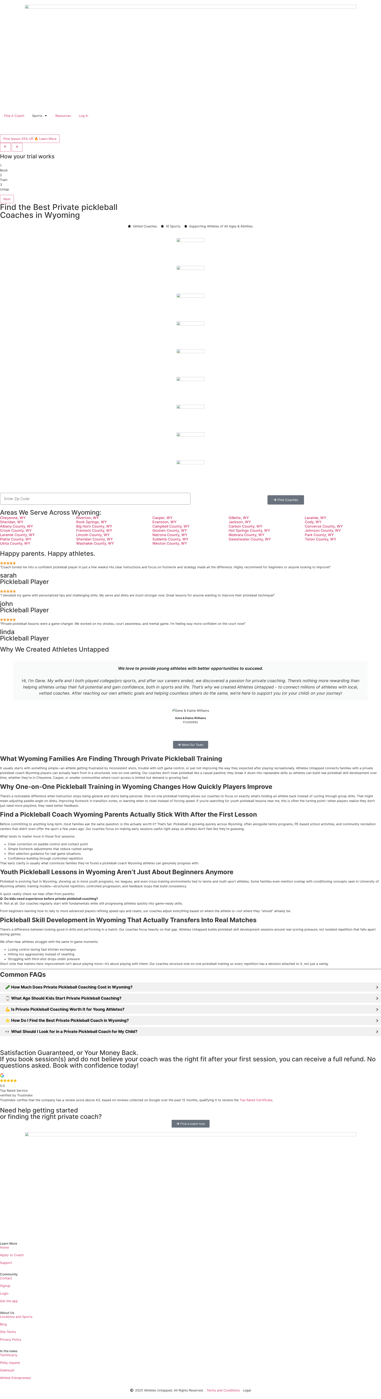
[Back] (5, 147)
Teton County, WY (320, 539)
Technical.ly (8, 1355)
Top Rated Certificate (256, 1100)
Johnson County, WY (323, 530)
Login (4, 1293)
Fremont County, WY (94, 530)
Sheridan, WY (11, 522)
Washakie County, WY (95, 543)
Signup (5, 1286)
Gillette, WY (239, 518)
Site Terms (8, 1332)
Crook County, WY (16, 530)
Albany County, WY (16, 526)
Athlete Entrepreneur (15, 1378)
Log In (83, 116)
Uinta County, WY (15, 543)
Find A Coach (14, 116)
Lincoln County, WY (93, 535)
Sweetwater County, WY (250, 539)
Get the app (9, 1301)
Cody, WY (313, 522)
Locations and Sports (16, 1317)
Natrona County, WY (169, 535)
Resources (63, 116)
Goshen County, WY (169, 530)
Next (7, 199)
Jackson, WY (240, 522)
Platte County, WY (15, 539)
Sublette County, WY (170, 539)
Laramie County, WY (17, 535)
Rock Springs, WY (91, 522)
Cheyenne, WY (13, 518)
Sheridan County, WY (94, 539)
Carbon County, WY (245, 526)
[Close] (17, 147)
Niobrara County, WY (246, 535)
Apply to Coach (12, 1255)
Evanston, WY (164, 522)
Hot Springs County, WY (249, 530)
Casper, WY (162, 518)
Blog (3, 1324)
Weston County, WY (169, 543)
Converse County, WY (324, 526)
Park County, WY (319, 535)
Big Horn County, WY (94, 526)
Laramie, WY (315, 518)
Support (6, 1263)
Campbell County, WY (171, 526)
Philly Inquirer (10, 1363)
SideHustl (7, 1370)
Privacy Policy (10, 1339)
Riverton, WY (87, 518)
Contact (6, 1278)
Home (4, 1247)
